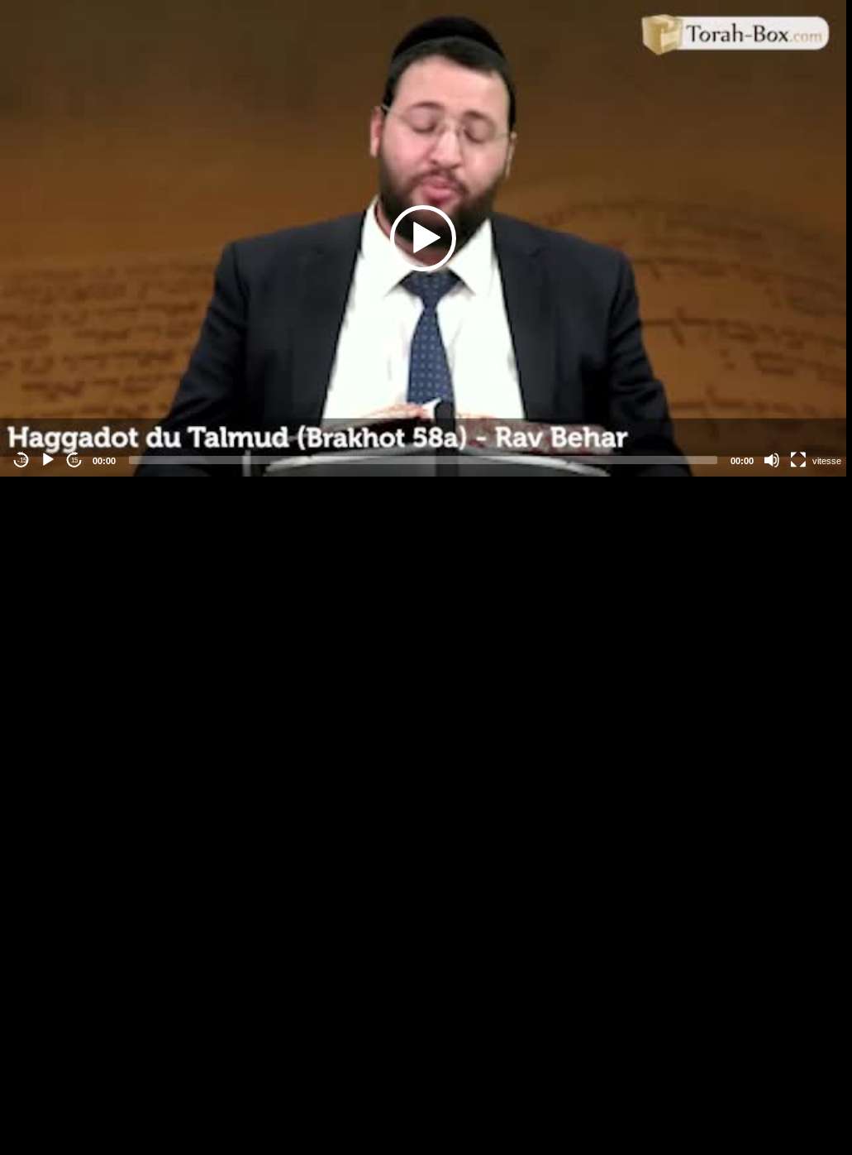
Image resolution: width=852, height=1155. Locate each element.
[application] (423, 238)
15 (74, 460)
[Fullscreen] (798, 460)
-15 (21, 460)
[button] (423, 238)
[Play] (48, 460)
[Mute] (772, 460)
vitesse (826, 461)
